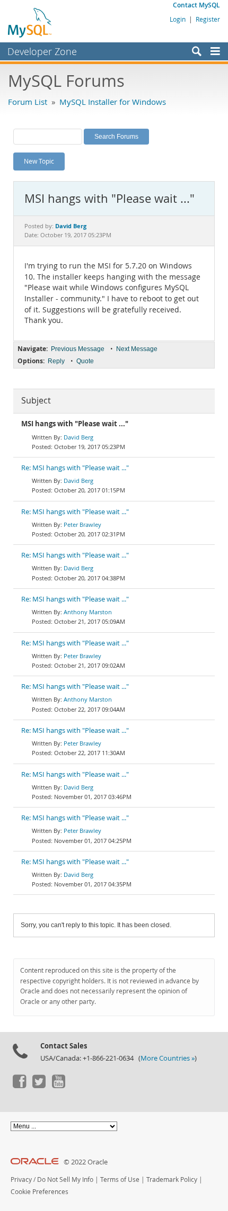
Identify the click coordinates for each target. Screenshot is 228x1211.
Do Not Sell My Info (65, 1179)
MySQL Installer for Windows (112, 101)
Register (208, 19)
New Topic (39, 161)
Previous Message (77, 349)
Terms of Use (119, 1179)
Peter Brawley (82, 524)
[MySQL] (30, 22)
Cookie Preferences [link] (39, 1192)
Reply (56, 361)
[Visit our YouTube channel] (58, 1085)
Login (178, 19)
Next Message (136, 349)
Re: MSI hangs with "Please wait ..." (75, 467)
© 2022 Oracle (86, 1162)
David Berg (78, 437)
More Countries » (168, 1058)
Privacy (21, 1179)
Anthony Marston (88, 612)
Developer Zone (42, 51)
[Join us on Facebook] (19, 1085)
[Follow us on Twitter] (38, 1085)
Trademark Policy (171, 1179)
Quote (85, 361)
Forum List (27, 101)
